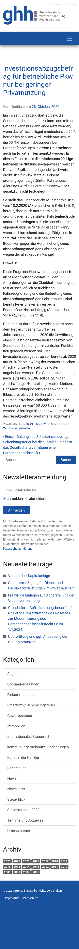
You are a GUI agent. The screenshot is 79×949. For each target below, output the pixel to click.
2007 (26, 872)
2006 (36, 872)
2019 (45, 861)
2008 (17, 872)
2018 (54, 861)
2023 (7, 861)
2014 (26, 866)
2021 (26, 861)
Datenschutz (69, 4)
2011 (54, 866)
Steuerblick (16, 799)
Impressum (55, 4)
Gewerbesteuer (60, 424)
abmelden (37, 498)
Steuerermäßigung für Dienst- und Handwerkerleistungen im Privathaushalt (41, 585)
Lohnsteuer (16, 768)
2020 (36, 861)
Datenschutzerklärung (17, 548)
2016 (7, 866)
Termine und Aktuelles (16, 428)
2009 (7, 872)
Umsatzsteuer (18, 831)
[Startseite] (34, 15)
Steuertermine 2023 (23, 810)
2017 (64, 861)
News (12, 778)
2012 (45, 866)
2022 (17, 861)
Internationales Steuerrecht (29, 736)
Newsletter (16, 789)
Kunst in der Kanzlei (23, 757)
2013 (36, 866)
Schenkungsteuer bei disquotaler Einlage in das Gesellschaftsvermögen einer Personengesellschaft (37, 447)
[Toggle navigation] (70, 38)
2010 (64, 866)
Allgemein (15, 674)
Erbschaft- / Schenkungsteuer (31, 705)
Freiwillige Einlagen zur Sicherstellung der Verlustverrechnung (41, 598)
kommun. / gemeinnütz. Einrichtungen (38, 747)
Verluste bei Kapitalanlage (29, 576)
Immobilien (16, 726)
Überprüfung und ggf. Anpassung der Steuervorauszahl (37, 639)
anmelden (15, 498)
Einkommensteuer (22, 695)
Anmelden (16, 510)
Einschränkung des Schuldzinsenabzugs (36, 436)
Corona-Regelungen (23, 684)
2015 (17, 866)
